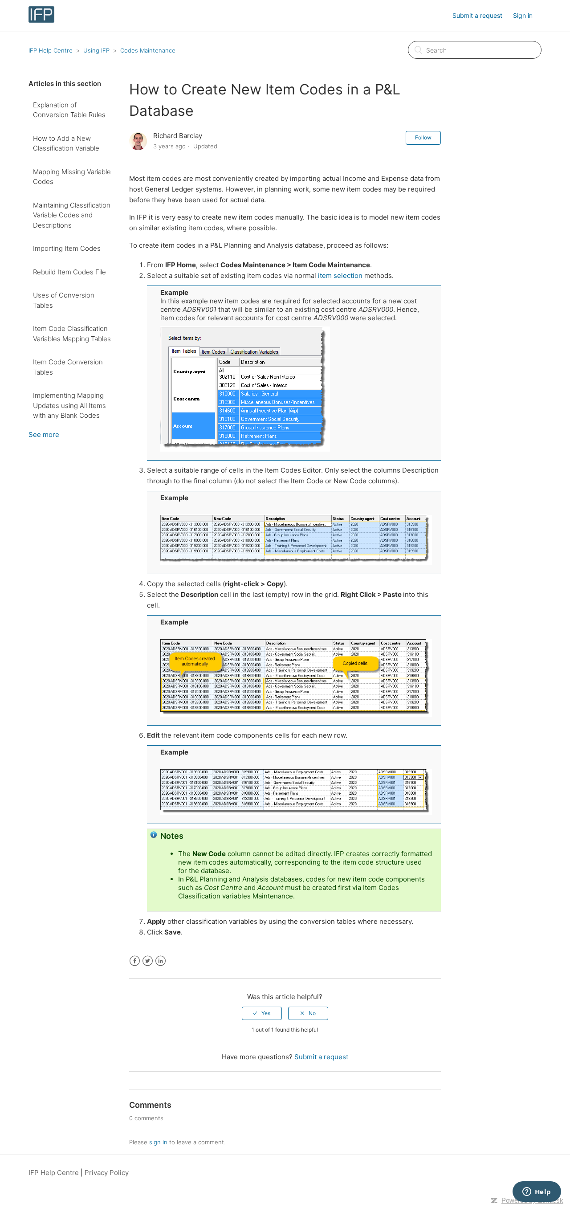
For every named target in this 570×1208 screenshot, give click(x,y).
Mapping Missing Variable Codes (72, 176)
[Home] (41, 20)
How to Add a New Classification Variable (66, 143)
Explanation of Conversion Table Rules (69, 110)
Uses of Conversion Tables (63, 300)
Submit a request (477, 15)
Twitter (147, 961)
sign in (158, 1142)
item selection (341, 275)
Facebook (134, 961)
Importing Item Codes (67, 248)
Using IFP (96, 50)
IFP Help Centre (50, 50)
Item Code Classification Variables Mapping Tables (72, 333)
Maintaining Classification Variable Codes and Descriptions (71, 215)
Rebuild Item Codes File (69, 272)
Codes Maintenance (147, 50)
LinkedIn (160, 961)
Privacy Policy (107, 1172)
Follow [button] (423, 137)
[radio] (262, 1013)
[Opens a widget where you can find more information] (536, 1192)
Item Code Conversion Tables (68, 367)
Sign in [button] (523, 15)
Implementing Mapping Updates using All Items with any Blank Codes (69, 405)
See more (43, 434)
